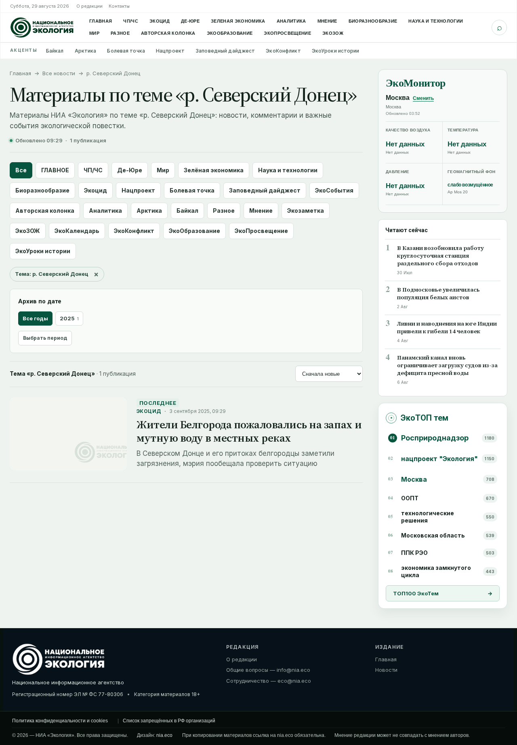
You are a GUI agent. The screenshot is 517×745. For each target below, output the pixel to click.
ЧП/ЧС (130, 21)
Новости (386, 670)
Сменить (423, 98)
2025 (69, 318)
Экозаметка (305, 210)
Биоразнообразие (373, 21)
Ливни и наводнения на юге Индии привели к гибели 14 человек (447, 327)
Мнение (327, 21)
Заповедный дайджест (225, 51)
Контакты (119, 6)
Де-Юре (190, 21)
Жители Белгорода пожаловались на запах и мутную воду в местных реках (249, 431)
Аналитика (291, 21)
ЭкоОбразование (230, 33)
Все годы (35, 318)
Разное (120, 33)
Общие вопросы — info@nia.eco (268, 670)
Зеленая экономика (238, 21)
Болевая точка (126, 51)
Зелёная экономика (214, 170)
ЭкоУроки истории (335, 51)
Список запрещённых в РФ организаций (169, 721)
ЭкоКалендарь (77, 230)
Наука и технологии (435, 21)
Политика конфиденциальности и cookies (60, 721)
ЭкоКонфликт (283, 51)
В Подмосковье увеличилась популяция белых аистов (438, 293)
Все (21, 170)
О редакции (89, 6)
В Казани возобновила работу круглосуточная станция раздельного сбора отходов (440, 255)
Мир (94, 33)
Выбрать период (45, 338)
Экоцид (159, 21)
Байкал (55, 51)
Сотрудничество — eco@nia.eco (268, 680)
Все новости (58, 73)
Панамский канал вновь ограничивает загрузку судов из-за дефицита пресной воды (447, 365)
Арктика (86, 51)
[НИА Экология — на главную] (42, 27)
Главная (100, 21)
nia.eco (164, 735)
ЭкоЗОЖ (332, 33)
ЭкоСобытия (334, 190)
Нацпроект (170, 51)
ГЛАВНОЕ (55, 170)
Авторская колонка (168, 33)
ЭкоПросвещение (287, 33)
